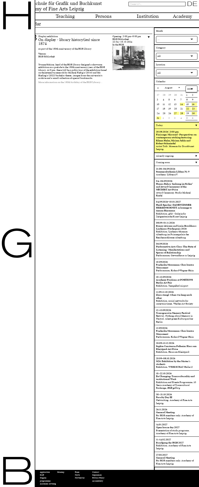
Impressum (97, 475)
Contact (95, 472)
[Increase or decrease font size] (180, 10)
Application (45, 472)
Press (77, 472)
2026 (190, 89)
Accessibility (97, 481)
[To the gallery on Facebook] (192, 10)
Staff (42, 475)
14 (181, 104)
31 (158, 118)
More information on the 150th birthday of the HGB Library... (70, 82)
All (159, 56)
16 (193, 104)
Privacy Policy (98, 478)
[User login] (187, 10)
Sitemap (60, 472)
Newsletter (80, 478)
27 (175, 113)
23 (193, 108)
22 (187, 108)
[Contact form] (195, 10)
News (77, 475)
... (158, 39)
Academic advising (48, 484)
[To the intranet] (184, 10)
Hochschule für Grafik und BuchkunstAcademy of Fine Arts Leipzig (62, 6)
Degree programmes (45, 479)
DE (192, 4)
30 (193, 113)
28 (181, 113)
